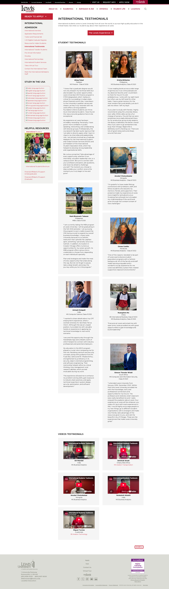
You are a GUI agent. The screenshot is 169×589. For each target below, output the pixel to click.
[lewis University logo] (27, 8)
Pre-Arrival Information (33, 53)
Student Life (119, 9)
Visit (87, 564)
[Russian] (35, 108)
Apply (87, 560)
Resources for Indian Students (35, 43)
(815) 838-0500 (27, 576)
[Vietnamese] (37, 115)
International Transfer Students (36, 50)
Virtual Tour (87, 571)
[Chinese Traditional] (36, 120)
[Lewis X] (82, 579)
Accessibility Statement (101, 585)
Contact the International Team (36, 69)
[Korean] (35, 103)
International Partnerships (34, 59)
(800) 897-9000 (41, 576)
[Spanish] (36, 93)
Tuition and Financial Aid (33, 37)
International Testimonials (35, 46)
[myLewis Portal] (140, 2)
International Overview (33, 30)
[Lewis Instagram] (87, 579)
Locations (135, 9)
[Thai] (34, 110)
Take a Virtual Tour (31, 65)
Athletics (103, 9)
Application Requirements (34, 34)
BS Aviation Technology (79, 534)
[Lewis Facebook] (78, 579)
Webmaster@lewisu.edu (30, 578)
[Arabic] (35, 88)
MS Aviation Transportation (123, 465)
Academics (68, 9)
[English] (35, 91)
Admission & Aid (86, 9)
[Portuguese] (37, 105)
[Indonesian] (37, 98)
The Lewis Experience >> (101, 33)
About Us (53, 9)
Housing (28, 56)
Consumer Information (88, 585)
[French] (35, 96)
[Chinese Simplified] (36, 118)
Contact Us (87, 567)
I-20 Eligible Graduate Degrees (35, 40)
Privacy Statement (113, 585)
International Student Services (35, 62)
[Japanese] (36, 100)
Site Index (145, 585)
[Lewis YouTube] (91, 579)
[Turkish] (35, 113)
